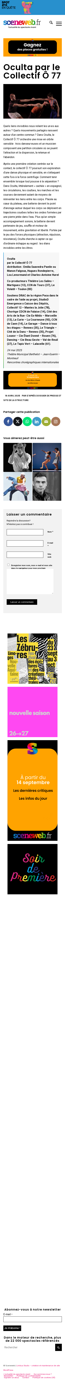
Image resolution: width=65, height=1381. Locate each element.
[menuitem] (49, 23)
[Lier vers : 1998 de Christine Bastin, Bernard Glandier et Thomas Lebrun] (17, 457)
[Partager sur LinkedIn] (36, 421)
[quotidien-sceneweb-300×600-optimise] (33, 839)
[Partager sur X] (17, 421)
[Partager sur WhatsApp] (27, 421)
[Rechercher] (49, 23)
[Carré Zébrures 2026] (33, 682)
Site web (49, 555)
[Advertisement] (32, 930)
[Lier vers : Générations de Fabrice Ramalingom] (17, 486)
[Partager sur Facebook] (8, 421)
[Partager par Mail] (46, 421)
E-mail (50, 544)
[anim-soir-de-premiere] (33, 893)
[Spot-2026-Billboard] (32, 14)
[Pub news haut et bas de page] (32, 55)
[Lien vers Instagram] (55, 421)
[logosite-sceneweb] (26, 23)
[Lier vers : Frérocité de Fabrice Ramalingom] (46, 486)
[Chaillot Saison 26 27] (33, 736)
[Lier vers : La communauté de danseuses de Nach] (46, 457)
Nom (50, 531)
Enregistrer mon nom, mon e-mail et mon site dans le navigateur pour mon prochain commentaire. (31, 568)
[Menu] (57, 23)
